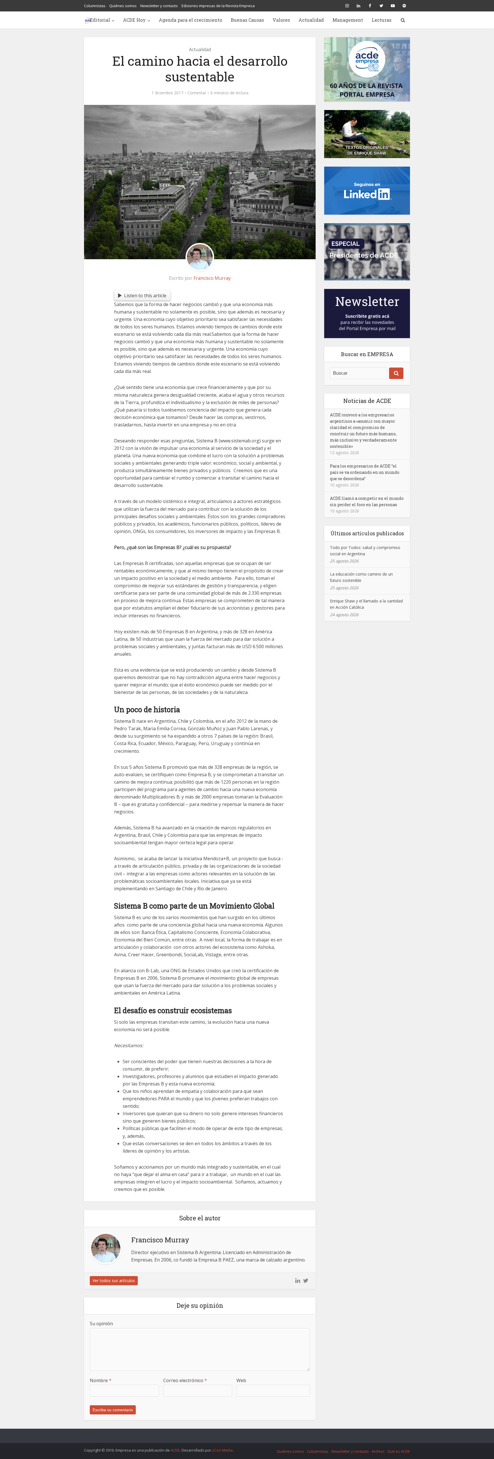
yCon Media (222, 1450)
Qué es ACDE (398, 1451)
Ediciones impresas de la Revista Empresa (218, 5)
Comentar (197, 92)
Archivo (378, 1451)
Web (241, 1380)
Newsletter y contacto (159, 5)
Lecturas (381, 20)
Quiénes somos (123, 5)
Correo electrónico (185, 1380)
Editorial (100, 20)
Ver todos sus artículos (114, 1280)
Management (347, 20)
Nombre (100, 1380)
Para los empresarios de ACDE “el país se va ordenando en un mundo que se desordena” (364, 472)
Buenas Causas (247, 20)
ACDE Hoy (134, 20)
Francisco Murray (212, 278)
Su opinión (101, 1323)
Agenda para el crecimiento (190, 20)
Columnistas (94, 5)
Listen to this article (145, 295)
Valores (281, 20)
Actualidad (311, 20)
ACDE (175, 1450)
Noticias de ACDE (367, 400)
